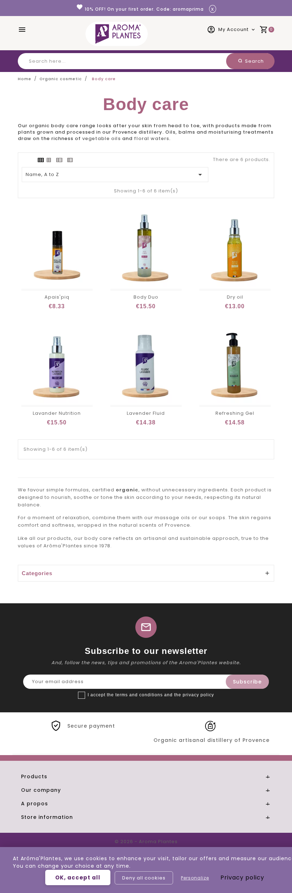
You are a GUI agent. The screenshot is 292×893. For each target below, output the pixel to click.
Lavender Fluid (146, 413)
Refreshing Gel (234, 413)
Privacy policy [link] (242, 877)
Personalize (195, 878)
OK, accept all (77, 877)
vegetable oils (101, 138)
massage (167, 517)
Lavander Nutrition (57, 413)
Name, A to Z (115, 174)
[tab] (40, 160)
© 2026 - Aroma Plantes (146, 841)
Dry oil (235, 297)
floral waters (151, 138)
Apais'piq (57, 297)
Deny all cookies (144, 877)
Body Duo (146, 297)
